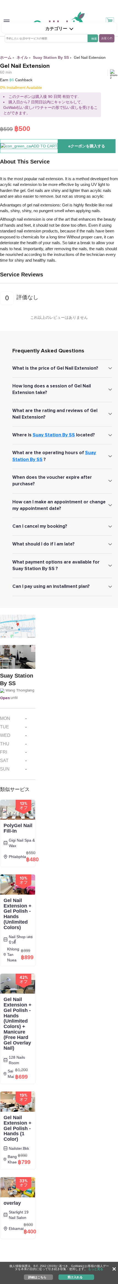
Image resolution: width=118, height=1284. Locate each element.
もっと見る (95, 1269)
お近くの (106, 38)
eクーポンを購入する (86, 146)
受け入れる (75, 1277)
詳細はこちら (37, 1277)
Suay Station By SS (54, 435)
